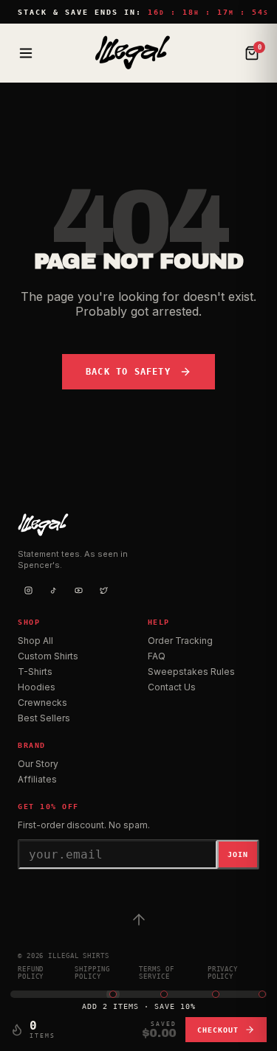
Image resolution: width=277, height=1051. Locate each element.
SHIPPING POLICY (92, 972)
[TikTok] (53, 590)
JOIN (238, 854)
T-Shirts (35, 671)
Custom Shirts (48, 656)
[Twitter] (103, 590)
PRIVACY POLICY (223, 972)
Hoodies (36, 687)
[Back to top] (139, 919)
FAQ (156, 656)
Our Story (38, 763)
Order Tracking (180, 640)
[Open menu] (26, 53)
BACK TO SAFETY (128, 372)
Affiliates (37, 779)
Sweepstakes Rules (191, 671)
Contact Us (172, 687)
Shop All (35, 640)
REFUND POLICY (31, 972)
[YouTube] (78, 590)
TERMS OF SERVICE (156, 972)
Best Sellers (44, 718)
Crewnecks (42, 702)
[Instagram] (28, 590)
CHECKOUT (218, 1030)
